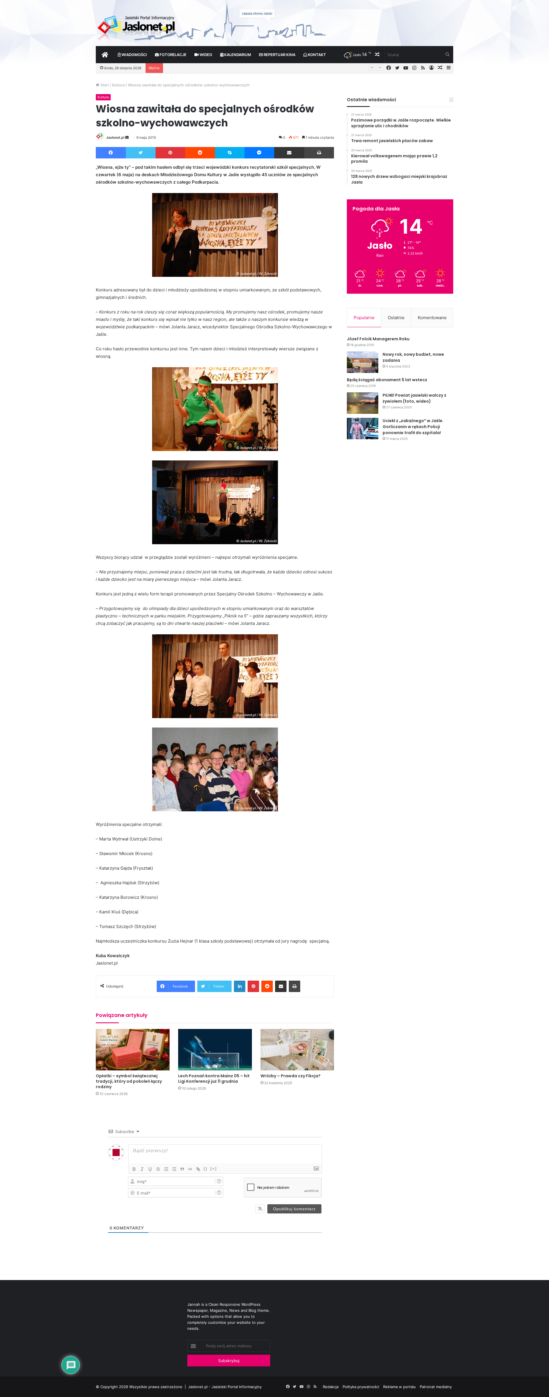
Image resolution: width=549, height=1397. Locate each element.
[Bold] (134, 1169)
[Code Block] (190, 1169)
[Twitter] (141, 152)
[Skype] (229, 152)
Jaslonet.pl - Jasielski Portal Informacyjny (225, 1386)
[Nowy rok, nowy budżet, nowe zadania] (362, 362)
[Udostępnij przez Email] (289, 152)
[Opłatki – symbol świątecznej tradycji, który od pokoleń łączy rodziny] (133, 1049)
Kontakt (316, 54)
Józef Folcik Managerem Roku (378, 339)
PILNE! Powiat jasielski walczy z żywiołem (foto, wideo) (414, 398)
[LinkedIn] (239, 986)
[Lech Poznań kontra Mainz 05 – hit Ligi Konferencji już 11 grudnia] (215, 1049)
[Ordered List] (166, 1169)
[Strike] (158, 1169)
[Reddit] (200, 152)
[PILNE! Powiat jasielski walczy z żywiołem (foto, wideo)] (362, 403)
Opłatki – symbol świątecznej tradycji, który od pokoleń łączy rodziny (129, 1081)
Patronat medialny (436, 1386)
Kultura (118, 85)
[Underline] (150, 1169)
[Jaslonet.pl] (137, 25)
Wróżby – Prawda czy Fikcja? (290, 1076)
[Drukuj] (319, 152)
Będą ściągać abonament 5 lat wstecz (387, 380)
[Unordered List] (174, 1169)
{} (206, 1169)
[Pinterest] (170, 152)
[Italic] (142, 1169)
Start (104, 85)
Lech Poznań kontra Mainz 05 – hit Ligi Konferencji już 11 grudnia (214, 1078)
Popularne (364, 317)
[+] (213, 1169)
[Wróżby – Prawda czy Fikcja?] (297, 1049)
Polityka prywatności (361, 1386)
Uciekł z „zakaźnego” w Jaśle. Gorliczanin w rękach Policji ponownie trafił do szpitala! (413, 427)
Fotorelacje (172, 54)
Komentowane (432, 317)
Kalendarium (237, 54)
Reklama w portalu (399, 1386)
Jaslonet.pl (115, 137)
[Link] (198, 1169)
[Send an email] (127, 137)
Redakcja (331, 1386)
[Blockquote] (182, 1169)
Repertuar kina (279, 54)
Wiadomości (134, 54)
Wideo (205, 54)
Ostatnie (396, 317)
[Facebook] (111, 152)
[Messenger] (259, 152)
